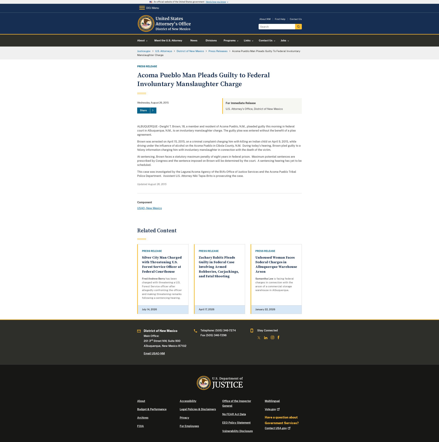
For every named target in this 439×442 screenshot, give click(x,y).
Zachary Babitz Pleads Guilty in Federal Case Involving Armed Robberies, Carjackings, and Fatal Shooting (219, 267)
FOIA (140, 426)
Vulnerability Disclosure (237, 431)
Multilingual (272, 401)
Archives (142, 417)
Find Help (280, 19)
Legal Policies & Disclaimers (198, 409)
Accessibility (188, 401)
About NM (265, 19)
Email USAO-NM (154, 353)
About (141, 401)
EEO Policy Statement (236, 422)
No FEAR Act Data (234, 414)
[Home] (165, 30)
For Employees (189, 426)
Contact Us (296, 19)
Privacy (184, 417)
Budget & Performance (152, 409)
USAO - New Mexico (149, 208)
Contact (276, 428)
